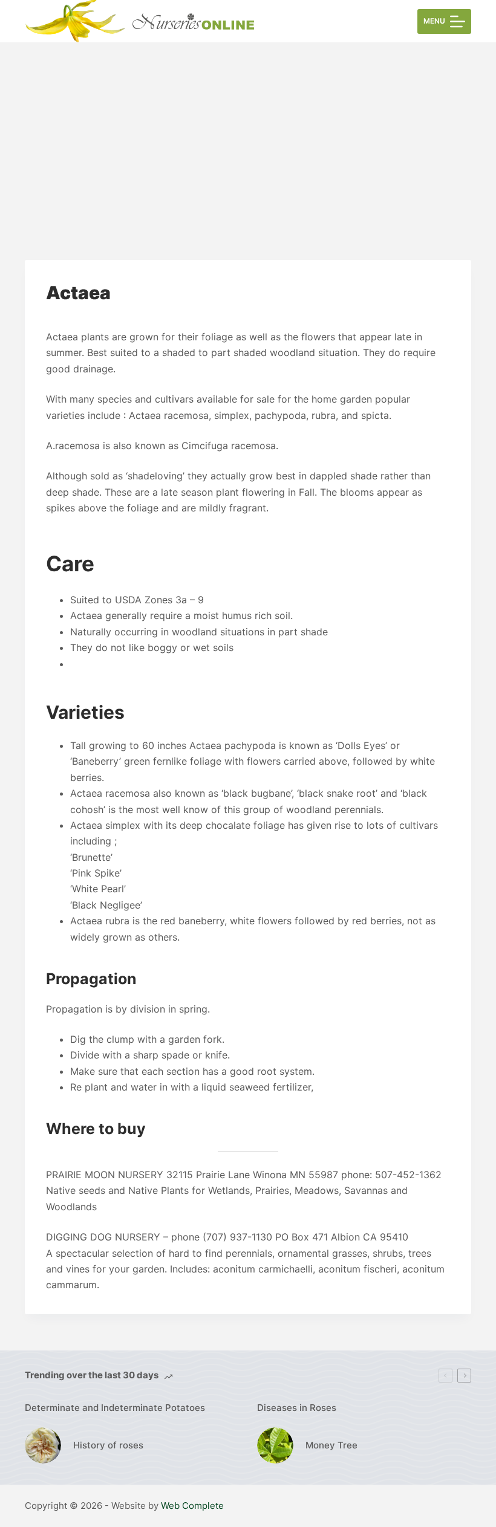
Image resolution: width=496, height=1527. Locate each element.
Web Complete (192, 1505)
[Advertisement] (248, 133)
